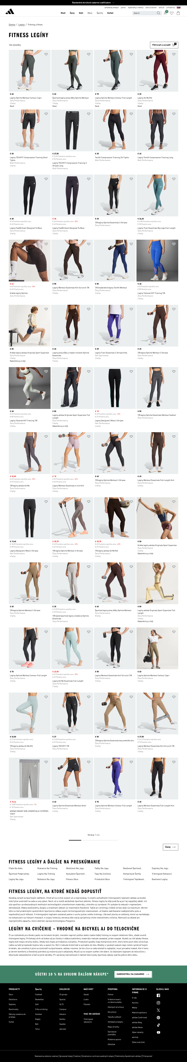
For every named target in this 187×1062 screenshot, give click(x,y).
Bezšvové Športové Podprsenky (132, 868)
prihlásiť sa (170, 7)
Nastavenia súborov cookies (46, 1056)
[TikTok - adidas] (167, 1025)
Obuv (89, 13)
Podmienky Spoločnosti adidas (128, 1056)
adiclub (161, 7)
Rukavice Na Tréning (47, 868)
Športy (100, 13)
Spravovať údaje (66, 1056)
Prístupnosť (147, 1056)
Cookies (77, 1056)
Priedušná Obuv (102, 879)
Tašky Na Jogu (102, 868)
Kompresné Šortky (132, 874)
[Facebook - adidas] (167, 996)
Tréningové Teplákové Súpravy (133, 879)
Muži (63, 13)
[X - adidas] (167, 1010)
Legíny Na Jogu (16, 879)
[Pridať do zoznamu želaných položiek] (46, 54)
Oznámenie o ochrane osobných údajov (98, 1056)
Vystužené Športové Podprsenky (75, 874)
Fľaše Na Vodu (15, 868)
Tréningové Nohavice (162, 874)
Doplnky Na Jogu (160, 868)
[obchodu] (9, 11)
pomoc (123, 7)
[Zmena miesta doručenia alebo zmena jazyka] (179, 7)
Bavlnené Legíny (160, 879)
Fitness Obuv (72, 879)
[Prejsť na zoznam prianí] (171, 13)
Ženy (72, 13)
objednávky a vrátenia (135, 7)
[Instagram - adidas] (167, 1003)
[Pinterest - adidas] (167, 1018)
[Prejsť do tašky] (178, 13)
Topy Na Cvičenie (103, 874)
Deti (81, 13)
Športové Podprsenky (19, 874)
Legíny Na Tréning (46, 874)
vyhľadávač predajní (111, 7)
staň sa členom (151, 7)
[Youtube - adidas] (167, 1033)
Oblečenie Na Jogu (75, 868)
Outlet (110, 13)
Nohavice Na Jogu (46, 879)
